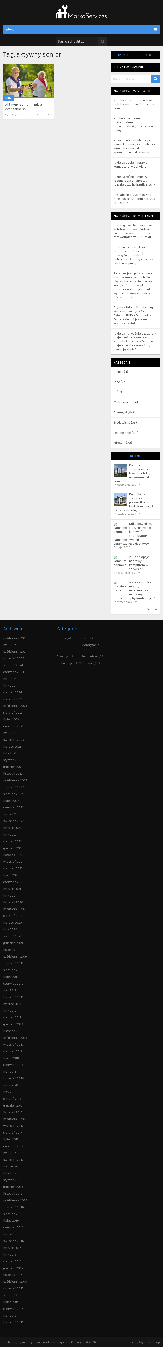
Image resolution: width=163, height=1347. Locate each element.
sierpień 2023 (13, 712)
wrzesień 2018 (13, 1044)
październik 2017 (15, 1119)
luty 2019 (9, 1010)
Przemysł (120, 412)
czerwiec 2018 (13, 1065)
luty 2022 (10, 834)
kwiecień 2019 (13, 997)
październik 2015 (15, 1281)
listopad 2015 (12, 1275)
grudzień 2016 (13, 1187)
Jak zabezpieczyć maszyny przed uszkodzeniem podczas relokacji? (134, 199)
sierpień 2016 (13, 1214)
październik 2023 (15, 706)
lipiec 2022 (11, 801)
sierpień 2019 (12, 970)
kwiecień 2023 (13, 740)
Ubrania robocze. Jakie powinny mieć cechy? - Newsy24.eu (130, 251)
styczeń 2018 (12, 1099)
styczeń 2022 (12, 841)
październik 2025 (15, 638)
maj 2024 (10, 679)
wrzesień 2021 (13, 861)
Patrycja (15, 114)
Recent (147, 55)
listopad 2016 (12, 1193)
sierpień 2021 (12, 868)
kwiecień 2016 (13, 1241)
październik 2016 (15, 1200)
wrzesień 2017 (13, 1126)
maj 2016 (9, 1234)
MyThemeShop (149, 1342)
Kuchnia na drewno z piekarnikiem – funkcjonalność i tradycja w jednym (133, 502)
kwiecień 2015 (13, 1322)
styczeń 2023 (12, 760)
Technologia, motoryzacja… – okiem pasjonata (36, 1342)
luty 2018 (10, 1092)
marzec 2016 (12, 1248)
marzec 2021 (12, 889)
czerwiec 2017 (13, 1146)
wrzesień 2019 (13, 963)
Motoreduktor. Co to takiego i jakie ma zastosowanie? (135, 319)
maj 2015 (9, 1315)
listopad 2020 (13, 902)
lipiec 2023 (11, 719)
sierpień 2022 (13, 794)
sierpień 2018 (13, 1051)
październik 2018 (15, 1038)
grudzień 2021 (13, 848)
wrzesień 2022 (13, 787)
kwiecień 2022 (13, 821)
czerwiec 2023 (13, 726)
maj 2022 (9, 814)
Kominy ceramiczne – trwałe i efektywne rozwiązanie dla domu (135, 104)
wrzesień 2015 (13, 1288)
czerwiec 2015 (13, 1309)
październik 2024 (15, 651)
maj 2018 (9, 1071)
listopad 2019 (12, 950)
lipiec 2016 (11, 1220)
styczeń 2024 (12, 692)
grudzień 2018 (13, 1024)
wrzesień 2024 (13, 658)
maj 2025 (9, 645)
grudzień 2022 (13, 767)
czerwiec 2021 (13, 882)
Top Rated (122, 55)
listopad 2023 (12, 699)
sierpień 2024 (13, 665)
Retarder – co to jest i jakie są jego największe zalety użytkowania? (133, 293)
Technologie (122, 433)
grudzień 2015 (13, 1268)
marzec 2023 (12, 746)
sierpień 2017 (12, 1132)
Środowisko (122, 422)
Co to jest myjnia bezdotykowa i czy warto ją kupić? (134, 345)
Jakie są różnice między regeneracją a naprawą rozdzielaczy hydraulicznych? (134, 180)
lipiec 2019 (11, 977)
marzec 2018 (12, 1085)
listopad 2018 (13, 1031)
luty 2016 (9, 1254)
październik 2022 (15, 780)
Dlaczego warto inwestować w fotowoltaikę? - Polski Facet (134, 229)
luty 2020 (10, 929)
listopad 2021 (12, 855)
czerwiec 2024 (13, 672)
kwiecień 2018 (13, 1078)
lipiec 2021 (11, 875)
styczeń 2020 (12, 936)
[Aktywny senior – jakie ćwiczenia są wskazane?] (28, 81)
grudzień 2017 (13, 1105)
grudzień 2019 (13, 943)
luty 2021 (9, 895)
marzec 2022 (12, 828)
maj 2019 (9, 990)
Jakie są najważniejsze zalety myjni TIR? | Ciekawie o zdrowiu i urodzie (135, 337)
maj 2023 (9, 733)
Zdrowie (119, 443)
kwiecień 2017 (13, 1160)
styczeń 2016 (12, 1261)
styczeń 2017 (12, 1180)
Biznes (118, 372)
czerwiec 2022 (13, 807)
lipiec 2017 (10, 1139)
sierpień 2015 (12, 1295)
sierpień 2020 (13, 916)
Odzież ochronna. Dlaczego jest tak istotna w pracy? (133, 259)
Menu (10, 29)
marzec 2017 (12, 1166)
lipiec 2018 (11, 1058)
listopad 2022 (13, 773)
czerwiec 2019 (13, 983)
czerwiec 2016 (13, 1227)
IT (115, 392)
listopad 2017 (12, 1112)
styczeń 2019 (12, 1017)
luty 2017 (9, 1173)
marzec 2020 (12, 922)
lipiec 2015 (11, 1302)
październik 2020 (15, 909)
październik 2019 (15, 956)
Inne (8, 97)
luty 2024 (10, 685)
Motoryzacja (123, 402)
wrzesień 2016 (13, 1207)
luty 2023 (9, 753)
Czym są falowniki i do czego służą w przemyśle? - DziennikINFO (134, 311)
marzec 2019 (12, 1004)
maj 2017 (9, 1153)
